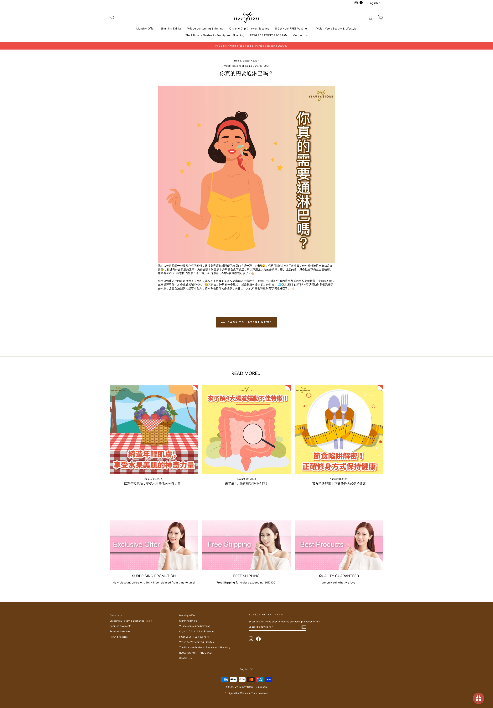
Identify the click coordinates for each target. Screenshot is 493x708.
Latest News (250, 60)
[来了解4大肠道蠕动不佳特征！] (246, 429)
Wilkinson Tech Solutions (254, 693)
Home (237, 60)
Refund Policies (118, 636)
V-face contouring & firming (205, 28)
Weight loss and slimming (238, 65)
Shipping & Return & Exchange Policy (131, 620)
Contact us (300, 35)
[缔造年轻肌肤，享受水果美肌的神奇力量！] (154, 429)
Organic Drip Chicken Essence (249, 28)
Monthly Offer (145, 28)
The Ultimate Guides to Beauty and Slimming (214, 35)
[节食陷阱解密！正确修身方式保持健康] (339, 429)
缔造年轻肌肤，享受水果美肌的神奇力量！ (154, 483)
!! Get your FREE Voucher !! (292, 28)
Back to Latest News (249, 322)
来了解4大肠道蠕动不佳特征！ (246, 483)
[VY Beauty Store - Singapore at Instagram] (251, 638)
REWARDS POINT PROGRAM (268, 35)
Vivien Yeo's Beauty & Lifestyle (336, 28)
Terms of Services (120, 631)
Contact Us (116, 615)
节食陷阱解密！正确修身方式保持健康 (339, 483)
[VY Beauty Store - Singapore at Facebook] (258, 638)
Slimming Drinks (170, 28)
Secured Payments (120, 626)
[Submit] (303, 627)
